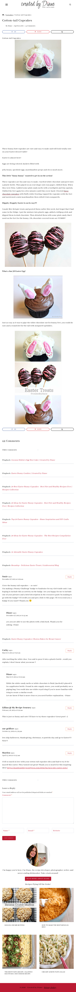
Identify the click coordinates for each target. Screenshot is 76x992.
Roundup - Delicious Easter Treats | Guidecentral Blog (35, 565)
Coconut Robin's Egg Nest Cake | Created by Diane (33, 460)
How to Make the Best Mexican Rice (55, 926)
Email (31, 831)
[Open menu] (6, 4)
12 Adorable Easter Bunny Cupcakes (27, 552)
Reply (70, 577)
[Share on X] (62, 31)
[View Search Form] (70, 4)
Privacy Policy (50, 987)
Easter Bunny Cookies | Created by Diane (29, 473)
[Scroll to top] (71, 984)
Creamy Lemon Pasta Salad (53, 972)
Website (56, 831)
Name (6, 831)
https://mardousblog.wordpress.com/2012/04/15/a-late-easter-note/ (37, 768)
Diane (10, 26)
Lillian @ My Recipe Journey (16, 707)
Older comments (9, 450)
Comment (7, 795)
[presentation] (19, 905)
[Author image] (3, 26)
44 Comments (30, 26)
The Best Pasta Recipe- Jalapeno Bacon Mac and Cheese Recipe (18, 973)
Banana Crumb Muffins (14, 925)
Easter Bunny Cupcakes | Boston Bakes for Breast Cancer (36, 639)
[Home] (3, 15)
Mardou (6, 753)
